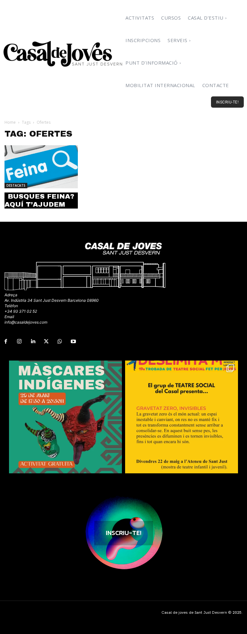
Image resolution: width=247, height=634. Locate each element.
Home (10, 122)
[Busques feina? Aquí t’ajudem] (41, 166)
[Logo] (63, 54)
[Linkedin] (33, 341)
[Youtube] (73, 341)
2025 (237, 612)
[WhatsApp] (60, 341)
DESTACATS (15, 185)
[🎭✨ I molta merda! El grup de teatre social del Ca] (181, 417)
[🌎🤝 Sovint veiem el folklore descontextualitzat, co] (65, 417)
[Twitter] (46, 341)
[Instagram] (19, 341)
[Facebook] (6, 341)
